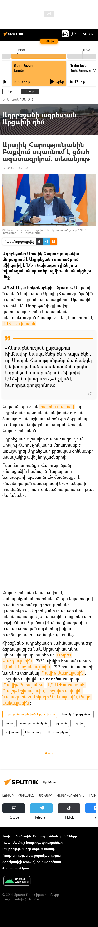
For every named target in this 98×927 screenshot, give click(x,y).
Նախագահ (12, 732)
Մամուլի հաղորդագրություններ (37, 842)
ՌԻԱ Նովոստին (19, 323)
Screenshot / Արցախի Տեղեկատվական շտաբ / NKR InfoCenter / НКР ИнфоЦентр (44, 231)
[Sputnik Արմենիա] (14, 35)
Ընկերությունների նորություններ (28, 849)
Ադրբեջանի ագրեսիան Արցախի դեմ (30, 714)
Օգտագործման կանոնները (55, 836)
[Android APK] (17, 881)
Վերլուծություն (71, 796)
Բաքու (9, 723)
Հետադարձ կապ (16, 868)
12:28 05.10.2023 (15, 168)
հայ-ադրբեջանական (33, 723)
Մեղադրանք (33, 732)
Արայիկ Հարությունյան (76, 714)
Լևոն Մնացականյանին (27, 667)
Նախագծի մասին (16, 836)
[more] (90, 393)
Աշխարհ (45, 796)
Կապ (6, 842)
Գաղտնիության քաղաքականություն (31, 855)
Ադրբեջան (60, 723)
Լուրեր (8, 796)
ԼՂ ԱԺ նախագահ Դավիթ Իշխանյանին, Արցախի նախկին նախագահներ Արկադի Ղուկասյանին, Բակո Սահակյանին (47, 694)
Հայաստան (26, 796)
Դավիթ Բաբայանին (23, 685)
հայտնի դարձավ (57, 406)
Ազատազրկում (58, 732)
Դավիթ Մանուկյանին (63, 673)
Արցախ (78, 723)
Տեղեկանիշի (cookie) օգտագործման (31, 861)
